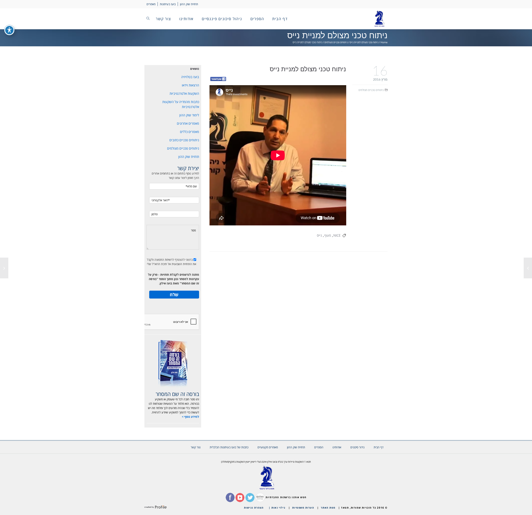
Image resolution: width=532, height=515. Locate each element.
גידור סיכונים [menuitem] (357, 447)
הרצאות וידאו (190, 85)
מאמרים (151, 4)
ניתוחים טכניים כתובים (184, 140)
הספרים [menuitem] (257, 18)
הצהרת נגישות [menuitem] (254, 507)
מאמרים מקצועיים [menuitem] (267, 447)
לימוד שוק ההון (189, 115)
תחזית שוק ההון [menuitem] (296, 447)
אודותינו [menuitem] (186, 18)
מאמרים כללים (189, 131)
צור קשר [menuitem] (163, 18)
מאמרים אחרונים (188, 123)
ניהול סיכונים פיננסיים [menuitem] (222, 18)
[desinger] (155, 507)
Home (384, 42)
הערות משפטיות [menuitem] (303, 507)
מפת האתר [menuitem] (328, 507)
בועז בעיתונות (168, 4)
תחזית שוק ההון (189, 4)
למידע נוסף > (190, 417)
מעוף (327, 235)
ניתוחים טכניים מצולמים (336, 42)
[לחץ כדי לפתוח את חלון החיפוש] (148, 18)
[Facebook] (218, 79)
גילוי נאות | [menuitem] (277, 507)
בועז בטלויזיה (190, 77)
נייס (319, 235)
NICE (337, 235)
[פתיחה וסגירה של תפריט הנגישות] (9, 30)
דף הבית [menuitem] (280, 18)
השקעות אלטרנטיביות (184, 93)
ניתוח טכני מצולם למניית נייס (364, 42)
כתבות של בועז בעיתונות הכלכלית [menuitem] (229, 447)
